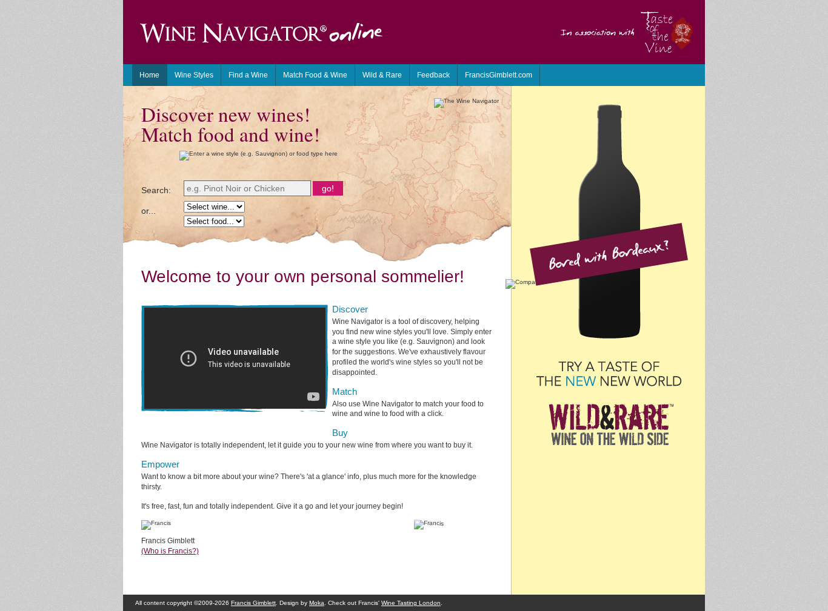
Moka (316, 602)
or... (148, 211)
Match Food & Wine (315, 75)
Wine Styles (194, 75)
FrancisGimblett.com (498, 75)
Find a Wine (248, 75)
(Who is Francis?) (170, 551)
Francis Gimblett (253, 602)
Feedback (433, 75)
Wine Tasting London (411, 602)
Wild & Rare (382, 75)
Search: (156, 190)
